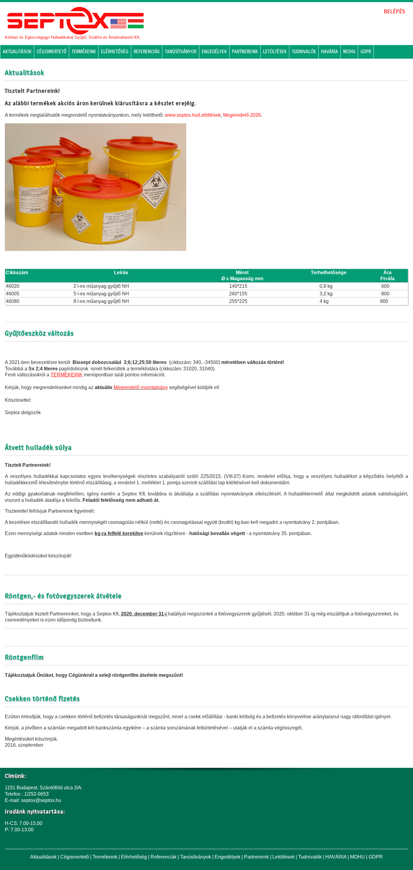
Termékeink (84, 51)
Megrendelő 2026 (242, 115)
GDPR (365, 51)
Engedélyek (214, 51)
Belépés (394, 11)
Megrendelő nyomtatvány (141, 387)
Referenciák (147, 51)
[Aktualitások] (75, 20)
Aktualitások (17, 51)
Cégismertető (52, 51)
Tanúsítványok (181, 51)
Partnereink (245, 51)
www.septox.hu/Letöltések (193, 115)
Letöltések (275, 51)
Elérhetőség (114, 51)
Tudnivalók (304, 51)
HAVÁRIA (329, 51)
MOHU (349, 51)
